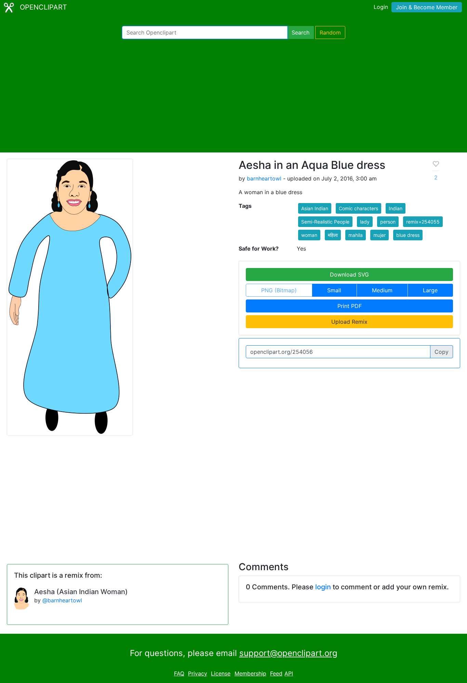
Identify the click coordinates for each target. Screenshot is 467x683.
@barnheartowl (62, 600)
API (288, 673)
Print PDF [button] (349, 306)
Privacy (197, 673)
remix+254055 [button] (423, 222)
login (323, 587)
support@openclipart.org (288, 653)
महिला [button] (333, 235)
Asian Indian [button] (314, 208)
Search (300, 32)
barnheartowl (264, 178)
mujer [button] (379, 235)
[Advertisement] (233, 96)
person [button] (388, 222)
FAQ (179, 673)
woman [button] (309, 235)
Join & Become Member (426, 7)
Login (381, 6)
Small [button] (334, 290)
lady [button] (365, 222)
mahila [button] (355, 235)
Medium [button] (382, 290)
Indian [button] (395, 208)
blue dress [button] (407, 235)
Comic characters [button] (358, 208)
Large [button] (430, 290)
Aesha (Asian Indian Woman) (81, 592)
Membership (250, 673)
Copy (442, 351)
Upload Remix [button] (349, 321)
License (220, 673)
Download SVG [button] (349, 274)
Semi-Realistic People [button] (325, 222)
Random (330, 32)
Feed (276, 673)
